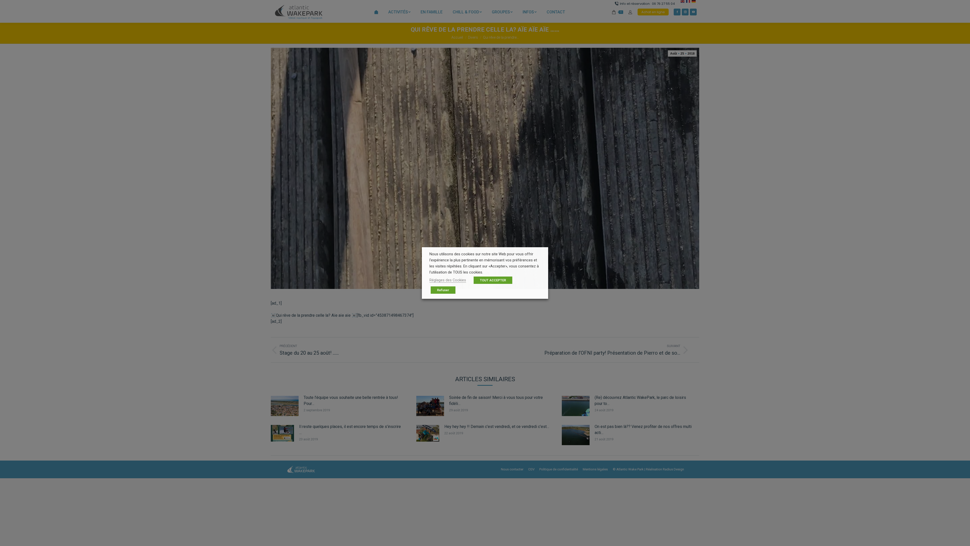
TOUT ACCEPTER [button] (493, 280)
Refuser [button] (443, 290)
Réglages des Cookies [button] (447, 280)
